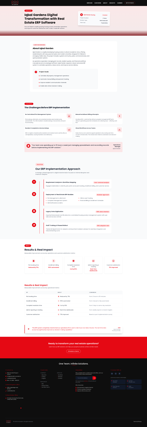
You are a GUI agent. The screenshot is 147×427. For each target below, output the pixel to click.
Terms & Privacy (137, 421)
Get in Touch (130, 3)
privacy (86, 381)
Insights (112, 3)
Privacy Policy (45, 385)
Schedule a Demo (73, 351)
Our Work (97, 3)
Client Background (39, 45)
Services (89, 3)
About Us (44, 375)
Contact (60, 378)
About (105, 3)
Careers (119, 3)
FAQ (43, 383)
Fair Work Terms (46, 387)
